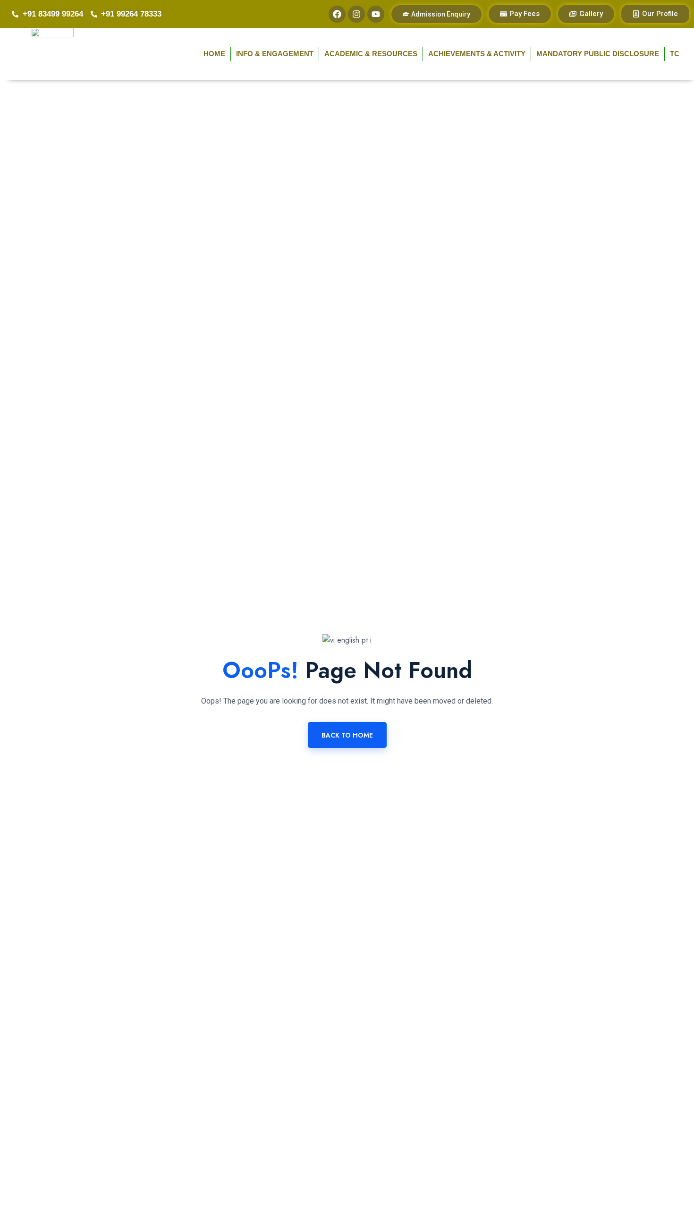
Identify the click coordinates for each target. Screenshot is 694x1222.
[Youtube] (375, 14)
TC (674, 54)
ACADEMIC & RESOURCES (370, 54)
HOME (214, 54)
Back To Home (347, 735)
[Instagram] (356, 14)
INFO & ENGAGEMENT (274, 54)
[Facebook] (337, 14)
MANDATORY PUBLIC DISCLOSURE (597, 54)
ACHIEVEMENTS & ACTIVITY (476, 54)
